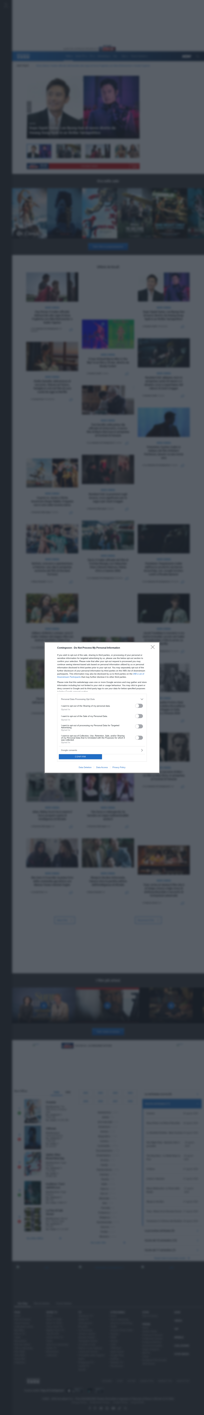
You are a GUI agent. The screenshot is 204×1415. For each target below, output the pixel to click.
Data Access (102, 767)
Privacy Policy (118, 767)
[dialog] (102, 707)
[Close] (154, 648)
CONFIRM (80, 757)
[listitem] (102, 699)
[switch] (139, 706)
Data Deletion (85, 767)
